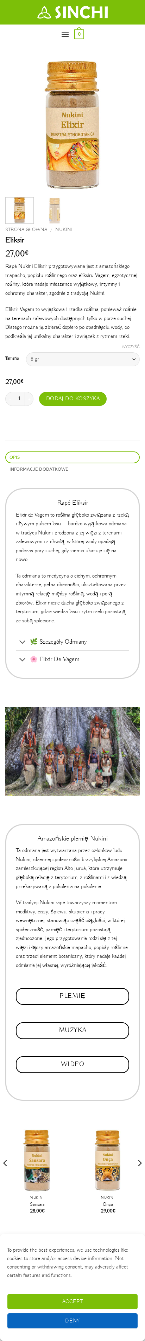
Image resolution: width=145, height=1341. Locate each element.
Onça (108, 1205)
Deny (72, 1321)
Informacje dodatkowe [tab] (39, 469)
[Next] (128, 125)
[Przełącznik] (23, 642)
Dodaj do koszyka (73, 398)
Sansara (37, 1205)
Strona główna (26, 230)
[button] (65, 34)
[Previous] (17, 125)
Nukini (63, 230)
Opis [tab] (15, 457)
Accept (72, 1302)
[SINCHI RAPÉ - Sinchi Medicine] (72, 12)
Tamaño (12, 358)
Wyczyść (131, 347)
